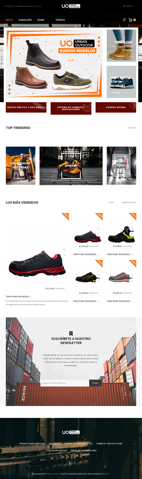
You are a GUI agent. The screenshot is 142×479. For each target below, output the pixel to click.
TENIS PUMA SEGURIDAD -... (19, 296)
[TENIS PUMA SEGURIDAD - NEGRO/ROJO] (37, 252)
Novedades (55, 443)
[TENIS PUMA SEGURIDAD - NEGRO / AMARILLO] (88, 278)
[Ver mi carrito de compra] (131, 19)
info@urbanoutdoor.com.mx (28, 6)
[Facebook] (69, 463)
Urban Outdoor (53, 474)
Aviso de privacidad (56, 450)
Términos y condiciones (83, 450)
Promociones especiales (32, 443)
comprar (120, 56)
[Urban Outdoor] (71, 6)
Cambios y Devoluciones (109, 443)
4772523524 (9, 6)
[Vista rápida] (64, 255)
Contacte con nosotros (78, 443)
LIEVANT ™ (106, 474)
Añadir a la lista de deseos (64, 249)
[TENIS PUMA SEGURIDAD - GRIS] (121, 278)
